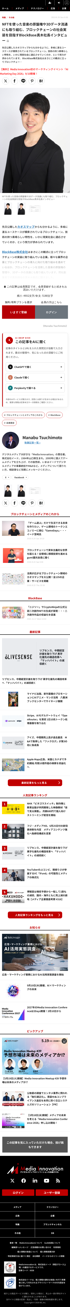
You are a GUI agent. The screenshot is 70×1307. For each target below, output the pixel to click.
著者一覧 (13, 1242)
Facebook (19, 477)
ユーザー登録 (52, 1193)
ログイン (18, 1193)
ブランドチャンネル (52, 1224)
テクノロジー (37, 8)
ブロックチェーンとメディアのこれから (24, 415)
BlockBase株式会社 (15, 252)
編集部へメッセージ (20, 1247)
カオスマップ (26, 227)
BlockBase (55, 415)
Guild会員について (52, 1242)
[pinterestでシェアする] (32, 80)
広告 (53, 8)
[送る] (23, 80)
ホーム (5, 8)
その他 (17, 1233)
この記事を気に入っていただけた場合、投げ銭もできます (35, 1144)
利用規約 (57, 1247)
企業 (64, 8)
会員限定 (10, 422)
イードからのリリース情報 (53, 1256)
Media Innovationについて (30, 1242)
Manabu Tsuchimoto (42, 437)
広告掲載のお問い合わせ (41, 1247)
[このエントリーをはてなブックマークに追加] (41, 80)
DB (52, 1233)
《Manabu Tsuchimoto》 (55, 325)
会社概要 (36, 1256)
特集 (17, 1224)
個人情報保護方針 (47, 1251)
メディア (19, 8)
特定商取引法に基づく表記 (19, 1256)
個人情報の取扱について (27, 1251)
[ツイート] (5, 80)
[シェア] (14, 80)
